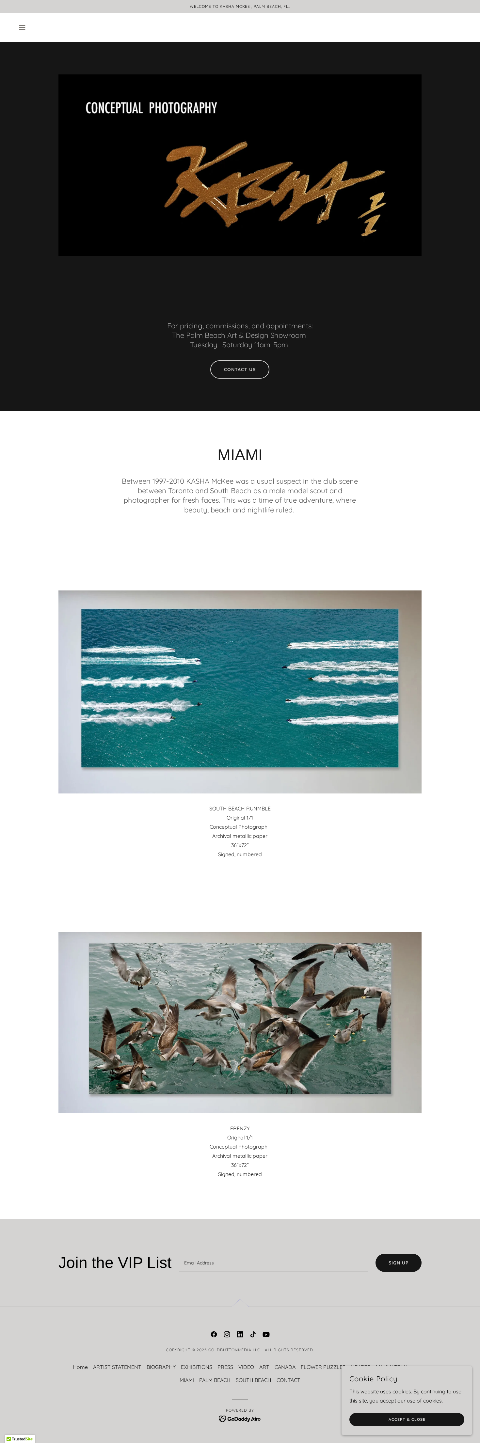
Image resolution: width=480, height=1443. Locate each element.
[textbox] (273, 1263)
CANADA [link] (285, 1367)
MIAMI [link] (187, 1380)
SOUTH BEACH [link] (253, 1380)
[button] (22, 27)
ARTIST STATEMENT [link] (117, 1367)
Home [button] (80, 1367)
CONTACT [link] (288, 1380)
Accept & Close (407, 1419)
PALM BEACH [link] (215, 1380)
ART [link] (264, 1367)
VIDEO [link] (246, 1367)
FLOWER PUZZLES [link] (323, 1367)
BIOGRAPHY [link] (161, 1367)
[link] (213, 1334)
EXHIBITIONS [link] (196, 1367)
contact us (240, 369)
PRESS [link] (225, 1367)
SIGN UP (398, 1263)
